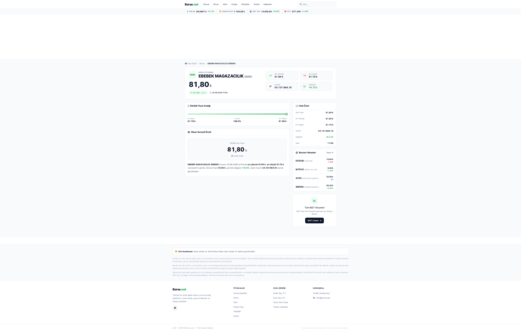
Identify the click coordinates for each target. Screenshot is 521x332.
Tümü (328, 153)
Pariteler (246, 4)
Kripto (234, 4)
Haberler (267, 4)
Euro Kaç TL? (279, 298)
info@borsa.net (323, 298)
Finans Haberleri (280, 307)
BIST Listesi (313, 220)
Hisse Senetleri (240, 293)
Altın (225, 4)
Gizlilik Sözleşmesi (321, 293)
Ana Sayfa (192, 63)
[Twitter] (175, 307)
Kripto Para (239, 307)
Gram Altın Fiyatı (280, 302)
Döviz (216, 4)
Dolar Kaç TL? (279, 293)
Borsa (191, 4)
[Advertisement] (260, 37)
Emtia (256, 4)
